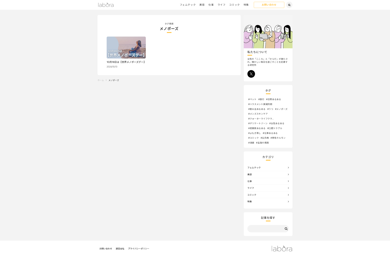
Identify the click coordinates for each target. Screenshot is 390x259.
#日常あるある (273, 99)
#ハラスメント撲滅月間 (260, 104)
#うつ (270, 109)
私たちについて (257, 52)
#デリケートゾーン (258, 123)
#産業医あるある (257, 128)
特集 (246, 4)
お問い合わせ (269, 5)
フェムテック (188, 4)
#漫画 (251, 142)
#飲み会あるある (257, 109)
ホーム (101, 80)
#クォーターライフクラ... (261, 118)
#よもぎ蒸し (254, 133)
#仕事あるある (270, 133)
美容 (202, 4)
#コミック (253, 138)
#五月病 (265, 138)
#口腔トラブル (274, 128)
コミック (234, 4)
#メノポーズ (281, 109)
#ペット (252, 99)
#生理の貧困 (262, 142)
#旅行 (261, 99)
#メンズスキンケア (258, 113)
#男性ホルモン (278, 138)
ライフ (222, 4)
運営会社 (120, 248)
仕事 (211, 4)
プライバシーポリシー (138, 248)
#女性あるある (276, 123)
